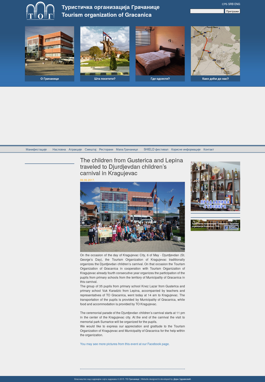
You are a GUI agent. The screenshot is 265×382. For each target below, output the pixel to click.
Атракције (75, 149)
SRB (231, 4)
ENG (237, 4)
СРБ (224, 4)
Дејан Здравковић (182, 378)
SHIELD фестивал (156, 149)
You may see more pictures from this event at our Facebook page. (125, 344)
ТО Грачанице (132, 378)
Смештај (90, 149)
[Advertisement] (132, 116)
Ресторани (106, 149)
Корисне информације (186, 149)
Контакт (209, 149)
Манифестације (36, 149)
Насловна (59, 149)
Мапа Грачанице (127, 149)
